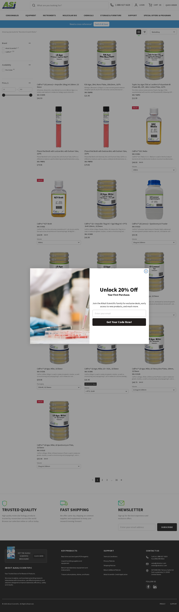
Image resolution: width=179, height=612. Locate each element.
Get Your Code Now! (119, 322)
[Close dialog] (146, 271)
